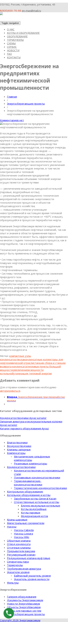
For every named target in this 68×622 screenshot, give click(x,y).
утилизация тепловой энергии (32, 373)
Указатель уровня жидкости (31, 579)
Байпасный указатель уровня (32, 575)
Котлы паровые (30, 512)
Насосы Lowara (23, 533)
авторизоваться (10, 390)
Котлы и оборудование (23, 33)
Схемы (11, 43)
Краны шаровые (17, 519)
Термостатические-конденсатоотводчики (40, 488)
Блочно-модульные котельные (40, 505)
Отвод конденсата (19, 544)
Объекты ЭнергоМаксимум (24, 607)
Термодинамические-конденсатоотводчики (28, 482)
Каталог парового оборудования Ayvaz (24, 428)
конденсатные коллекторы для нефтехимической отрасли (31, 361)
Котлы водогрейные (34, 509)
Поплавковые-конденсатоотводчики (37, 477)
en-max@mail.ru (31, 10)
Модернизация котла (34, 516)
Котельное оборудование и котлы (28, 495)
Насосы (11, 526)
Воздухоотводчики (19, 446)
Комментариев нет (12, 120)
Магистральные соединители (25, 523)
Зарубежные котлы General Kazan (35, 498)
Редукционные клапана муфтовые (28, 558)
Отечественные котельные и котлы (36, 502)
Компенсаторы (16, 453)
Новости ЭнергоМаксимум (23, 603)
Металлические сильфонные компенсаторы (32, 458)
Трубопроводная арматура (24, 568)
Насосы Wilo (21, 537)
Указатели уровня (18, 572)
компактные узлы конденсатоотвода (15, 357)
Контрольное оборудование (25, 491)
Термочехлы (15, 40)
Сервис (12, 47)
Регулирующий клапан (21, 554)
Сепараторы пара (18, 561)
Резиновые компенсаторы (30, 463)
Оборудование (17, 36)
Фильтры (13, 582)
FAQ (9, 54)
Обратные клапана (19, 540)
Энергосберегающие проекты (26, 103)
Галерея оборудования (21, 596)
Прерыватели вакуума (21, 551)
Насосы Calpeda (24, 530)
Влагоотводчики (17, 442)
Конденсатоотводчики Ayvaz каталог (23, 418)
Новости (13, 50)
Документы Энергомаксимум (25, 600)
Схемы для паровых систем (24, 610)
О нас (10, 29)
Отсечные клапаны (19, 547)
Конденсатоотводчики (21, 467)
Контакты (14, 57)
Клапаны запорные (19, 449)
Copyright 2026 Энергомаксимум (20, 620)
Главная (12, 96)
